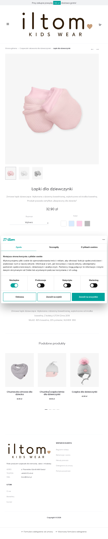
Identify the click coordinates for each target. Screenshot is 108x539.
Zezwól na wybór (54, 297)
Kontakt (9, 502)
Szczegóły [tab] (54, 247)
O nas (9, 491)
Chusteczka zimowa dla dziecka (19, 393)
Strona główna (11, 48)
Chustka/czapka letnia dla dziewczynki (52, 393)
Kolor (75, 216)
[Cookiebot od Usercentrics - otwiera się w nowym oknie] (93, 240)
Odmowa (20, 297)
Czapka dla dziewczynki (84, 391)
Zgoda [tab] (19, 247)
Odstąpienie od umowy (64, 465)
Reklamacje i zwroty (63, 455)
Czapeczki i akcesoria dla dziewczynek (35, 48)
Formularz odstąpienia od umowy (38, 531)
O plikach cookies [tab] (89, 247)
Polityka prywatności (63, 471)
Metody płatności (62, 460)
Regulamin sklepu (62, 449)
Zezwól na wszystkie (88, 297)
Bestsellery (10, 496)
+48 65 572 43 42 (27, 473)
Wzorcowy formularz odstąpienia (72, 531)
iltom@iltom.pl (26, 477)
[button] (46, 409)
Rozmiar (29, 216)
